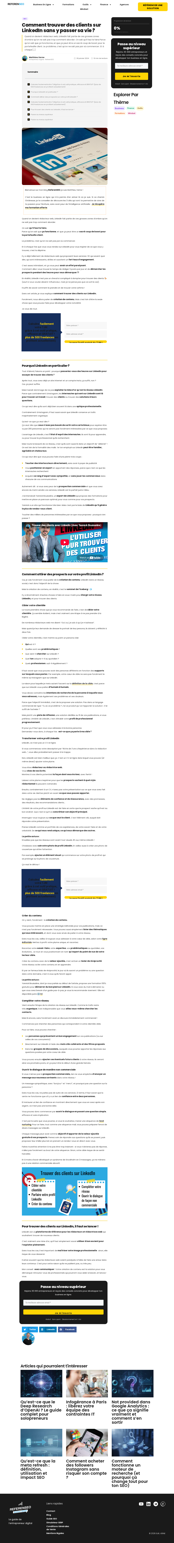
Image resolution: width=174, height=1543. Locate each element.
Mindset (84, 9)
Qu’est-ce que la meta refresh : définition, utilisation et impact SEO (38, 1469)
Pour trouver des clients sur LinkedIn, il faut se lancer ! (52, 109)
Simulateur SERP (54, 1522)
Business (119, 108)
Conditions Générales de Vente (57, 1528)
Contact (50, 1511)
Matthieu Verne (36, 57)
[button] (30, 1329)
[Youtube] (141, 1504)
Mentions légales (55, 1533)
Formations (68, 4)
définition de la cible (82, 683)
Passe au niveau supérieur (42, 114)
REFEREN (15, 4)
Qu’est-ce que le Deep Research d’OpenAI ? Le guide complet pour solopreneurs (41, 1410)
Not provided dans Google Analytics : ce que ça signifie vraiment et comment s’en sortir (131, 1412)
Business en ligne (42, 4)
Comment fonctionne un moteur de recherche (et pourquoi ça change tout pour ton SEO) (130, 1473)
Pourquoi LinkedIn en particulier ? (44, 92)
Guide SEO (51, 1518)
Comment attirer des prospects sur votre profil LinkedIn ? (54, 97)
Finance (104, 4)
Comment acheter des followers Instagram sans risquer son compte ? (86, 1469)
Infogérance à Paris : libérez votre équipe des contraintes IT (86, 1408)
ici (41, 994)
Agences (124, 4)
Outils (86, 4)
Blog (48, 1514)
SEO (25, 19)
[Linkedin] (148, 1504)
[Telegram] (155, 1504)
